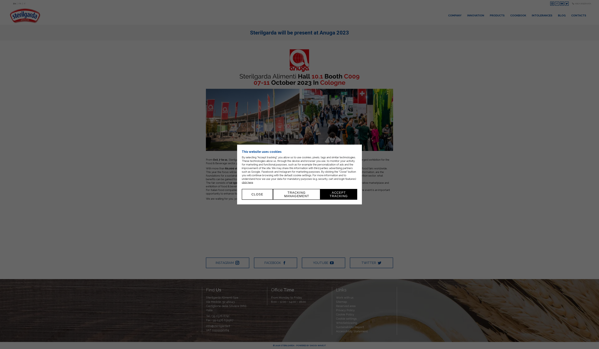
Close (257, 194)
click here (247, 182)
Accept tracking (339, 194)
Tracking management (296, 194)
